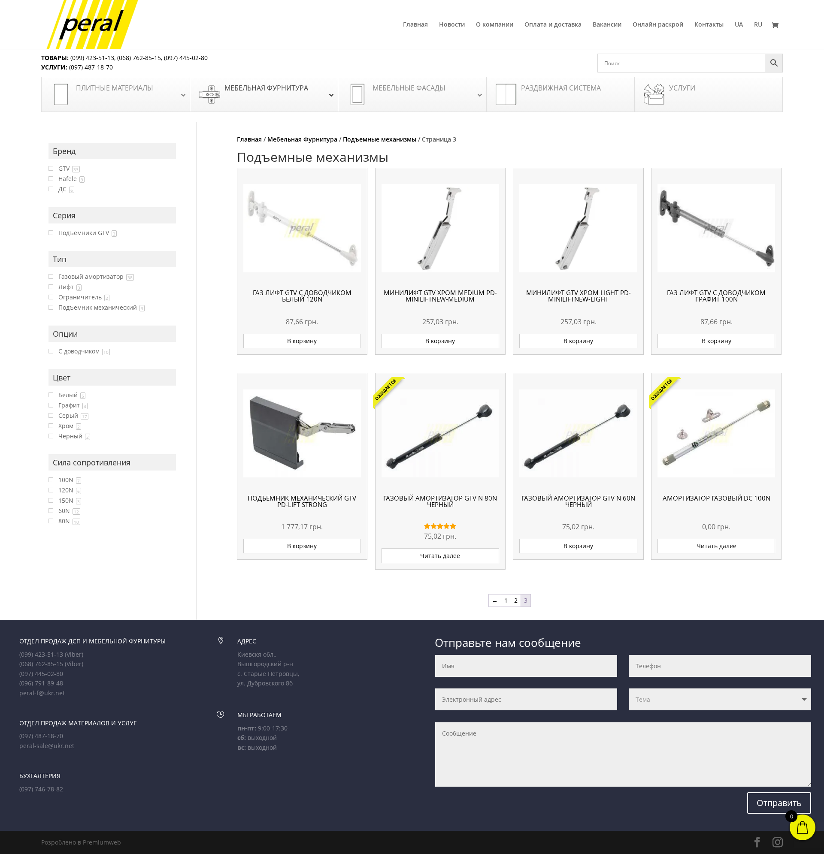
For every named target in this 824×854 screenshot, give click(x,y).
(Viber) (74, 654)
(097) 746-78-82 (41, 789)
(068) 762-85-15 (139, 58)
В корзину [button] (302, 341)
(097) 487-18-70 (90, 67)
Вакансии (607, 24)
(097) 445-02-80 (186, 58)
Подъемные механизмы (379, 139)
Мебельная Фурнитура (302, 139)
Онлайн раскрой (658, 24)
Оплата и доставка (553, 24)
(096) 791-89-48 (41, 683)
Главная (415, 24)
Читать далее (440, 556)
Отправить (779, 803)
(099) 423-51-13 (91, 58)
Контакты (709, 24)
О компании (494, 24)
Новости (452, 24)
